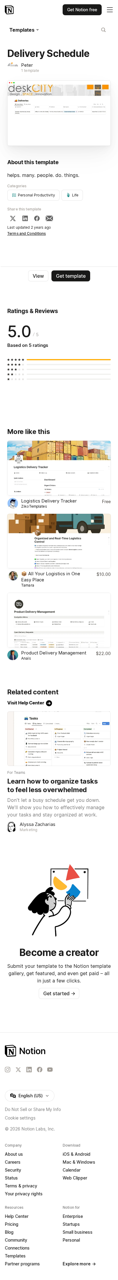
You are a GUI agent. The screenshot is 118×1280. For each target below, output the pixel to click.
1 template (30, 70)
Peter (27, 65)
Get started (59, 993)
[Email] (49, 218)
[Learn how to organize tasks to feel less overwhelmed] (59, 738)
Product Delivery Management (53, 653)
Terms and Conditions (26, 233)
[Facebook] (37, 218)
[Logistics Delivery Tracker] (59, 468)
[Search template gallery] (103, 30)
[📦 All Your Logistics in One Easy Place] (59, 541)
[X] (12, 218)
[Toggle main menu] (109, 9)
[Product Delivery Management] (59, 620)
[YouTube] (50, 1069)
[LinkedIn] (25, 218)
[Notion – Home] (10, 10)
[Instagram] (7, 1069)
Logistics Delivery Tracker (49, 501)
